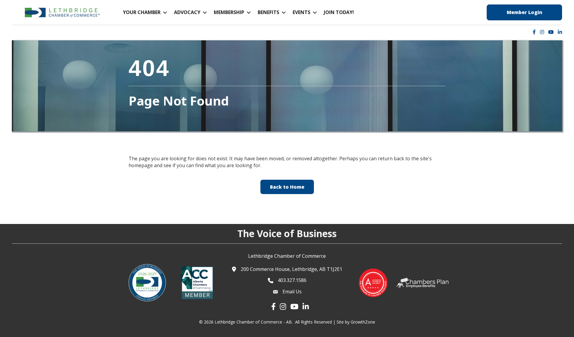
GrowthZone (363, 322)
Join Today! (339, 12)
